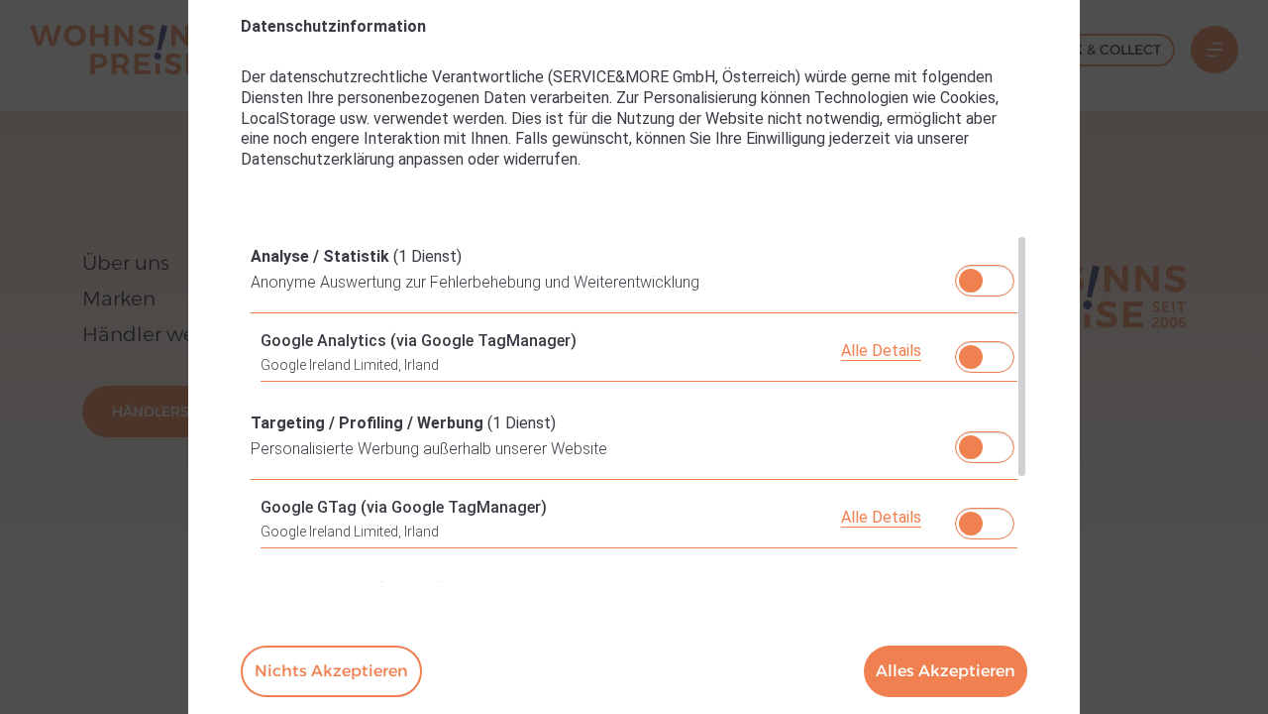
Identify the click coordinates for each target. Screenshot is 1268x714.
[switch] (985, 275)
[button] (971, 281)
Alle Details (881, 350)
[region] (634, 408)
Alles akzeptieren (945, 670)
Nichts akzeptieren (331, 670)
